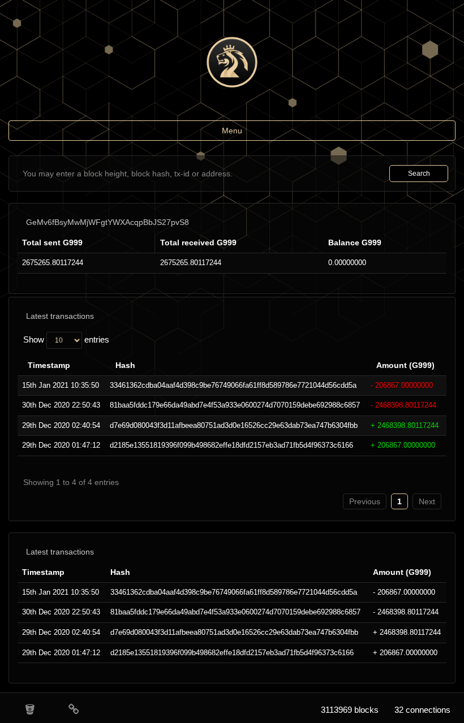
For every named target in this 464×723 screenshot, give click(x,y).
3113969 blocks (350, 710)
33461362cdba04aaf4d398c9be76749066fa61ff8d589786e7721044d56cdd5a (233, 385)
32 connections (422, 710)
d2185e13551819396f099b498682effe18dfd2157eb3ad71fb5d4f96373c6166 (231, 445)
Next (427, 501)
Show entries (66, 339)
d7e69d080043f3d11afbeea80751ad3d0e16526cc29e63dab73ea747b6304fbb (234, 425)
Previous (364, 501)
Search (419, 173)
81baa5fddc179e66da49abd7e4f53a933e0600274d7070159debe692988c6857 (235, 405)
